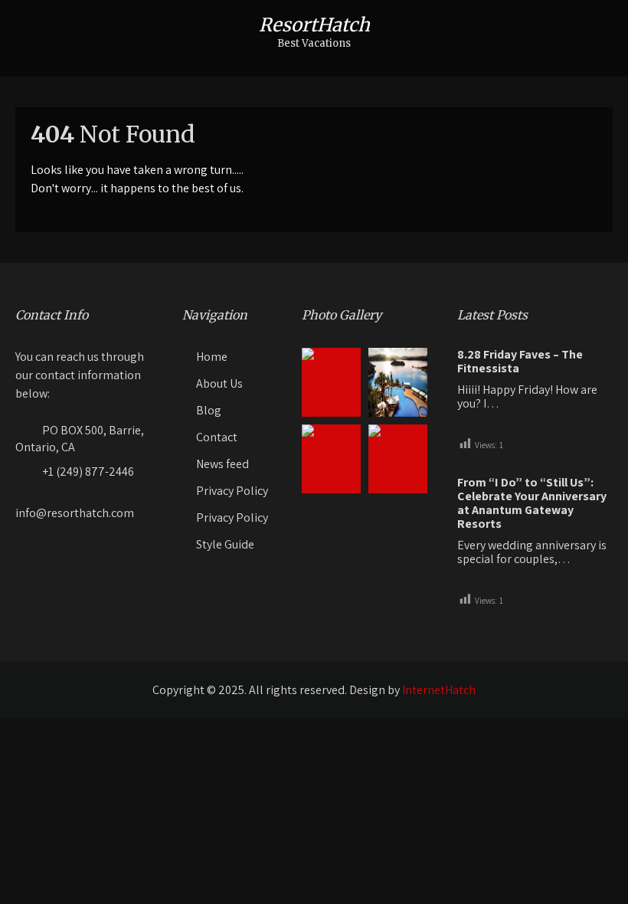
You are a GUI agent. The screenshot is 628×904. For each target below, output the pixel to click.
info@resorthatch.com (74, 513)
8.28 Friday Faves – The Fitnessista (520, 361)
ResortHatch (314, 25)
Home (211, 357)
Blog (208, 410)
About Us (219, 383)
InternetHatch (439, 690)
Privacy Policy (232, 491)
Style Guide (225, 544)
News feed (222, 464)
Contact (216, 437)
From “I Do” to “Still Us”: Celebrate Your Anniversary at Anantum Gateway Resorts (532, 503)
